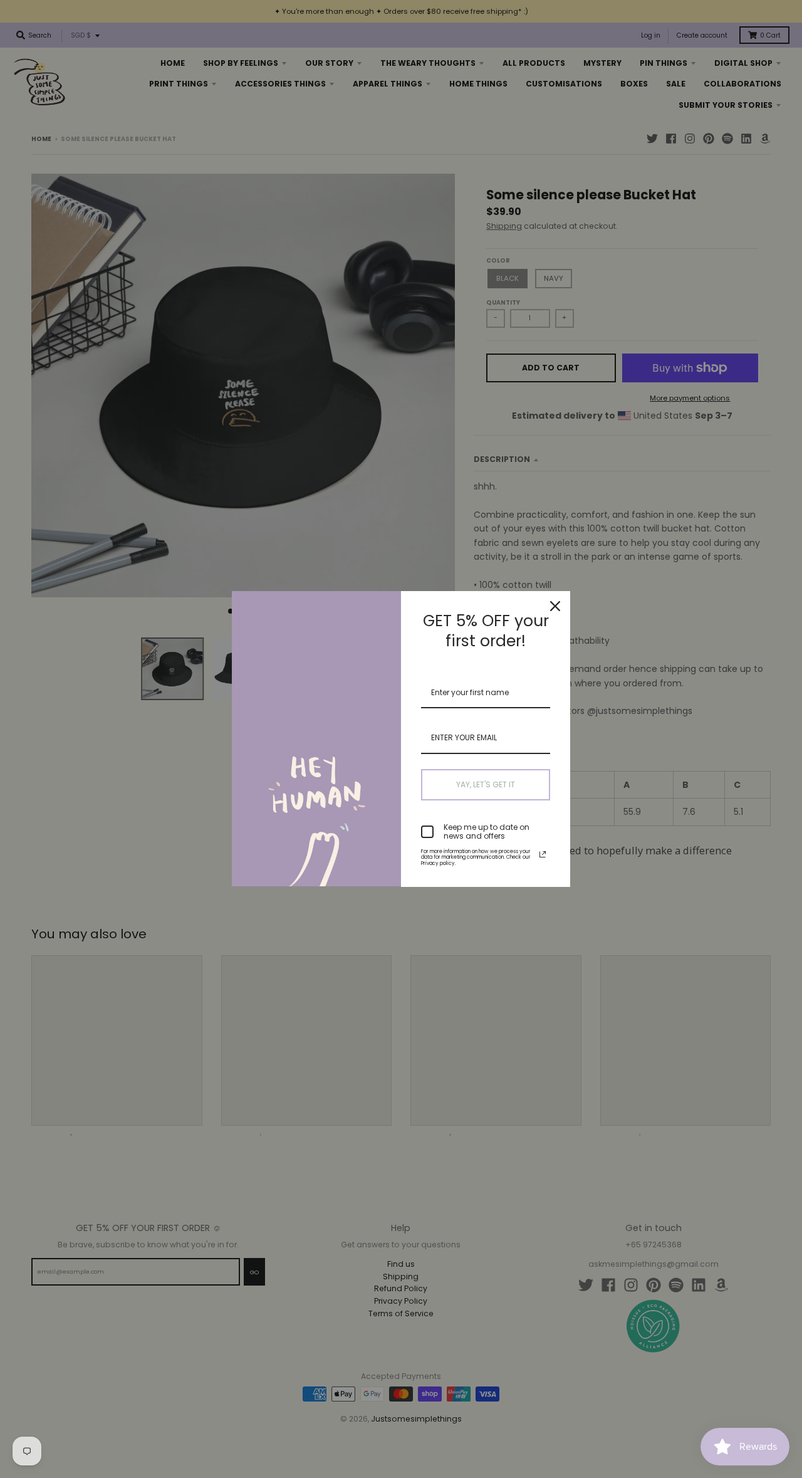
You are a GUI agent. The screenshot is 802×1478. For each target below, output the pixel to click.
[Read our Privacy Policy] (542, 854)
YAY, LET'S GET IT (485, 784)
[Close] (555, 606)
